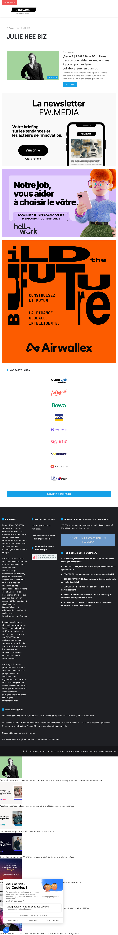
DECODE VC (69, 587)
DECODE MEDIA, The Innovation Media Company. (76, 751)
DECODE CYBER (71, 566)
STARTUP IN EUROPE (73, 594)
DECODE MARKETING (73, 579)
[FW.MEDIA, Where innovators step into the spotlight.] (23, 11)
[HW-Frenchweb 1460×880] (59, 236)
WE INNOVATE (70, 602)
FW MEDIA (68, 558)
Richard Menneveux (36, 726)
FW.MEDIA (19, 525)
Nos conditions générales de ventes (18, 733)
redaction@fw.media (41, 539)
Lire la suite (70, 84)
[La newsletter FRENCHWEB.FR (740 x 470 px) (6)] (59, 165)
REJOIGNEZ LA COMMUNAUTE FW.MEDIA (88, 540)
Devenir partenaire (59, 493)
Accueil (11, 28)
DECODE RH (69, 574)
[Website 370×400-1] (59, 363)
